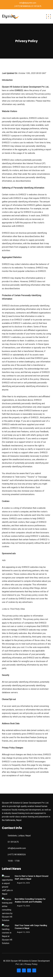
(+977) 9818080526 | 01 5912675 (27, 6)
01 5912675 (13, 842)
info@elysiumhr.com (27, 3)
